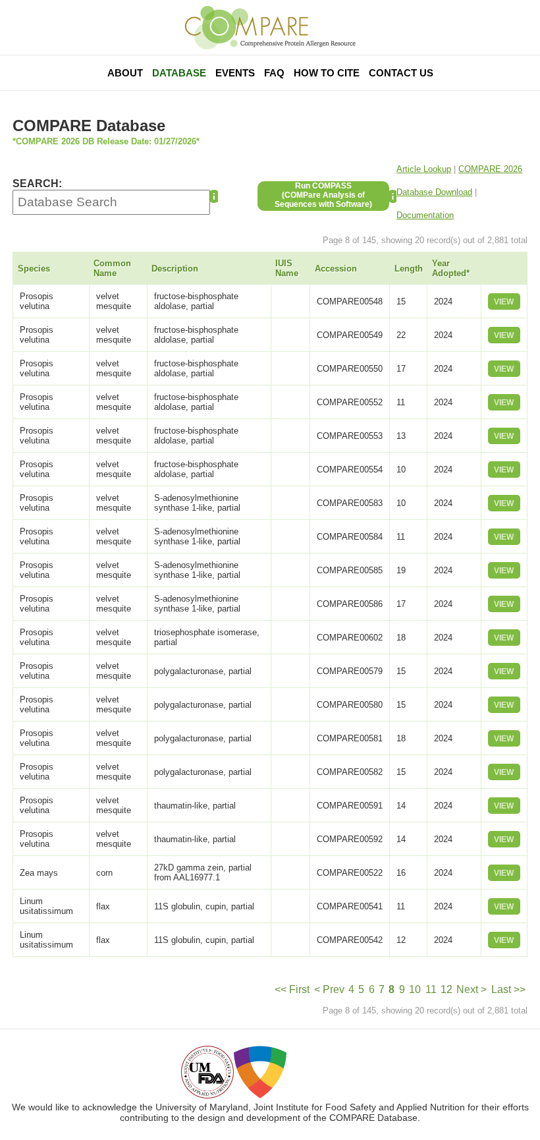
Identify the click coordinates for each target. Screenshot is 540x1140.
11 (431, 989)
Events (235, 72)
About (125, 72)
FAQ (274, 72)
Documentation (425, 215)
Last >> (508, 989)
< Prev (329, 989)
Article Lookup (423, 169)
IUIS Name (286, 268)
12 (446, 989)
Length (408, 268)
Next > (471, 989)
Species (34, 268)
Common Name (112, 268)
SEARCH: (37, 183)
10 (415, 989)
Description (174, 268)
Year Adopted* (451, 268)
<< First (292, 989)
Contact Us (401, 72)
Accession (336, 268)
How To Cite (327, 72)
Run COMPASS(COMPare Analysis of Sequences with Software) (323, 195)
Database (179, 72)
